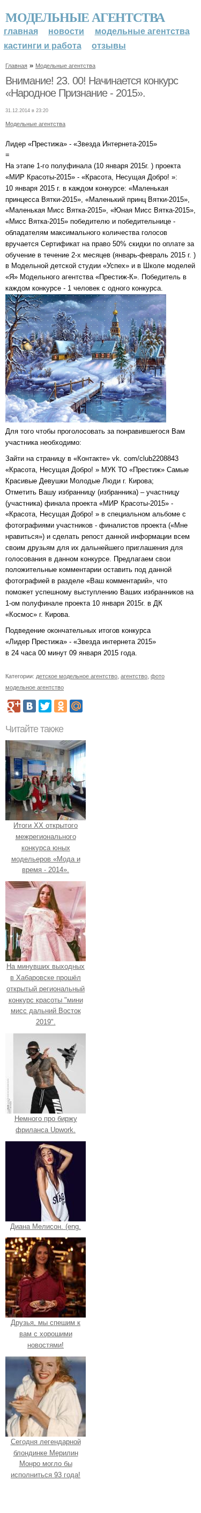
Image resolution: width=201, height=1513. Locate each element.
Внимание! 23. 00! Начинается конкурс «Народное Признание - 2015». (91, 87)
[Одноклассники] (60, 706)
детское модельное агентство (76, 676)
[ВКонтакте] (29, 706)
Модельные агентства (85, 16)
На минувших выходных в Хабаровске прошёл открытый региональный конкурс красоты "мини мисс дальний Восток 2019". (45, 994)
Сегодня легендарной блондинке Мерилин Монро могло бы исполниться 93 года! (46, 1458)
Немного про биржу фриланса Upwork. (45, 1124)
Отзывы (109, 45)
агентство (134, 676)
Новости (66, 31)
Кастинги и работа (42, 45)
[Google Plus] (14, 706)
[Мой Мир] (76, 706)
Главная (21, 31)
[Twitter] (45, 706)
